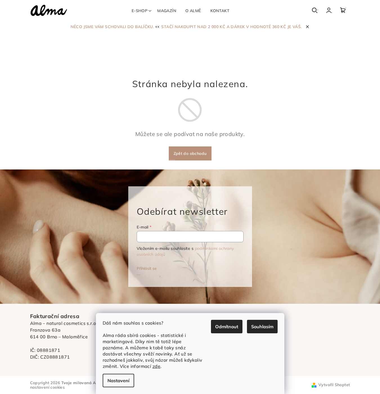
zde (156, 366)
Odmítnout (226, 326)
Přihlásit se (147, 268)
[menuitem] (139, 10)
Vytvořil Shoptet (334, 384)
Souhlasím (262, 326)
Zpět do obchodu (190, 153)
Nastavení (118, 380)
